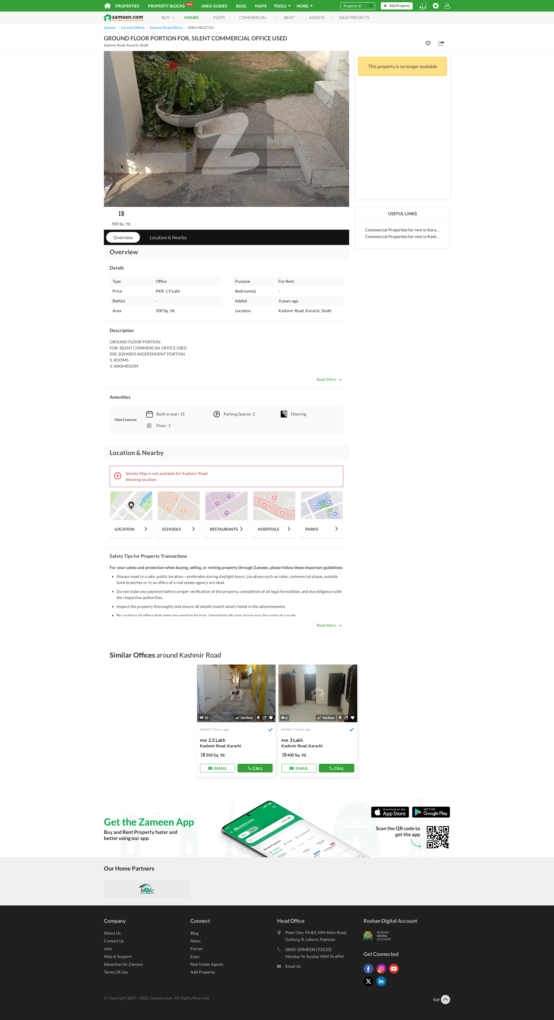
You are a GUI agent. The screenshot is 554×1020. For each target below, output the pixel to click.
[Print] (428, 43)
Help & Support (118, 956)
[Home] (107, 6)
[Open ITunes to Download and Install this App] (391, 816)
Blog (241, 5)
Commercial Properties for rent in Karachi (402, 229)
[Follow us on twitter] (370, 986)
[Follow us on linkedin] (382, 986)
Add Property (202, 972)
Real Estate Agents (206, 964)
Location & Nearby (168, 237)
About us (112, 933)
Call (257, 768)
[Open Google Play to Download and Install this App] (431, 816)
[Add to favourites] (271, 717)
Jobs (108, 948)
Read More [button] (326, 379)
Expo (194, 956)
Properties (127, 5)
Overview (123, 237)
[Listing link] (236, 721)
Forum (196, 948)
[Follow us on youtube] (395, 973)
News (195, 940)
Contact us (114, 940)
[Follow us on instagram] (382, 973)
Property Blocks (170, 5)
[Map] (258, 717)
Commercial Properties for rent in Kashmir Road (402, 236)
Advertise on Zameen (123, 964)
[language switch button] (422, 6)
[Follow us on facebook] (370, 973)
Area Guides (214, 5)
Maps (261, 5)
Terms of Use (116, 972)
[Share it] (264, 717)
